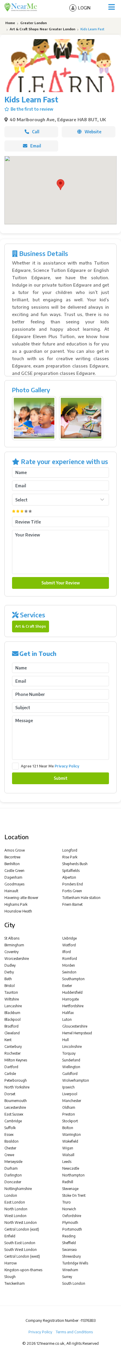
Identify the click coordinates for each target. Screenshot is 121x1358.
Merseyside (13, 1161)
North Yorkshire (16, 1087)
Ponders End (72, 884)
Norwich (69, 1209)
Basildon (11, 1141)
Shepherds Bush (75, 864)
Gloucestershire (74, 1026)
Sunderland (71, 1060)
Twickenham (14, 1283)
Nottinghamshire (18, 1188)
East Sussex (13, 1114)
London (10, 1195)
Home (9, 23)
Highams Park (15, 904)
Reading (68, 1236)
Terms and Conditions (74, 1331)
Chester (10, 1148)
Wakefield (70, 1141)
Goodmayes (14, 884)
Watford (69, 945)
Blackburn (12, 1012)
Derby (9, 972)
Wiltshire (11, 999)
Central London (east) (21, 1229)
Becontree (12, 857)
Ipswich (68, 1087)
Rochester (12, 1053)
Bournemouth (15, 1100)
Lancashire (13, 1006)
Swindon (69, 972)
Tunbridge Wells (75, 1263)
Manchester (71, 1100)
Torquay (68, 1053)
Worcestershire (16, 958)
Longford (69, 850)
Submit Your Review (60, 582)
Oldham (68, 1107)
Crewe (9, 1155)
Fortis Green (72, 891)
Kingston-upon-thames (23, 1270)
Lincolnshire (72, 1046)
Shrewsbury (71, 1256)
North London (15, 1209)
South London (73, 1283)
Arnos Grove (14, 850)
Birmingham (14, 945)
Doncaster (12, 1182)
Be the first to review (32, 109)
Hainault (11, 891)
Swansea (69, 1249)
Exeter (67, 985)
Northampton (73, 1175)
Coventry (11, 952)
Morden (68, 965)
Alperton (69, 877)
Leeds (66, 1161)
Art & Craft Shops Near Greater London (42, 29)
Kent (7, 1040)
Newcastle (70, 1168)
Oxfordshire (71, 1216)
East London (14, 1202)
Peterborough (15, 1080)
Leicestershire (15, 1107)
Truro (66, 1202)
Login (84, 7)
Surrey (67, 1276)
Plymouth (70, 1222)
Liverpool (69, 1094)
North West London (20, 1222)
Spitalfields (71, 870)
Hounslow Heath (18, 911)
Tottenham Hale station (81, 897)
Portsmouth (72, 1229)
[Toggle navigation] (111, 7)
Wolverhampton (75, 1080)
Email (35, 145)
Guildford (70, 1073)
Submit (61, 778)
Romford (69, 958)
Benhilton (12, 864)
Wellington (71, 1067)
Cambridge (13, 1121)
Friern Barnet (72, 904)
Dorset (9, 1094)
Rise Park (69, 857)
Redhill (67, 1182)
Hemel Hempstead (77, 1033)
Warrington (71, 1134)
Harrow (10, 1263)
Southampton (73, 979)
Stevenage (70, 1188)
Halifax (68, 1012)
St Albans (11, 938)
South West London (20, 1249)
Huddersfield (72, 992)
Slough (10, 1276)
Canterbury (13, 1046)
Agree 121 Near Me (50, 766)
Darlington (13, 1175)
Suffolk (10, 1128)
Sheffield (69, 1243)
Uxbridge (69, 938)
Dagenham (13, 877)
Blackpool (12, 1019)
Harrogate (70, 999)
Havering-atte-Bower (21, 897)
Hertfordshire (72, 1006)
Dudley (10, 965)
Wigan (67, 1148)
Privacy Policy (67, 766)
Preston (68, 1114)
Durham (11, 1168)
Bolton (67, 1128)
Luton (67, 1019)
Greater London (33, 23)
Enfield (9, 1236)
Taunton (11, 992)
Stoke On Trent (73, 1195)
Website (93, 131)
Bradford (11, 1026)
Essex (9, 1134)
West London (15, 1216)
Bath (8, 979)
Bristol (9, 985)
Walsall (68, 1155)
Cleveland (12, 1033)
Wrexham (70, 1270)
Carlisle (10, 1073)
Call (35, 131)
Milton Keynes (15, 1060)
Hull (65, 1040)
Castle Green (14, 870)
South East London (19, 1243)
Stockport (70, 1121)
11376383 (88, 1320)
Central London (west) (22, 1256)
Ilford (66, 952)
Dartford (11, 1067)
